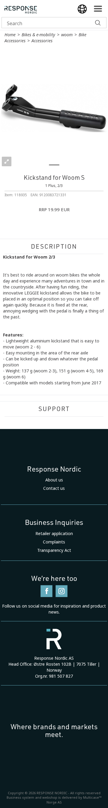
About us (54, 480)
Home (10, 35)
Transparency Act (54, 550)
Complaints (54, 542)
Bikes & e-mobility (38, 35)
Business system (20, 797)
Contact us (54, 488)
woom (67, 35)
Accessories (42, 41)
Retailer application (54, 534)
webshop (49, 797)
